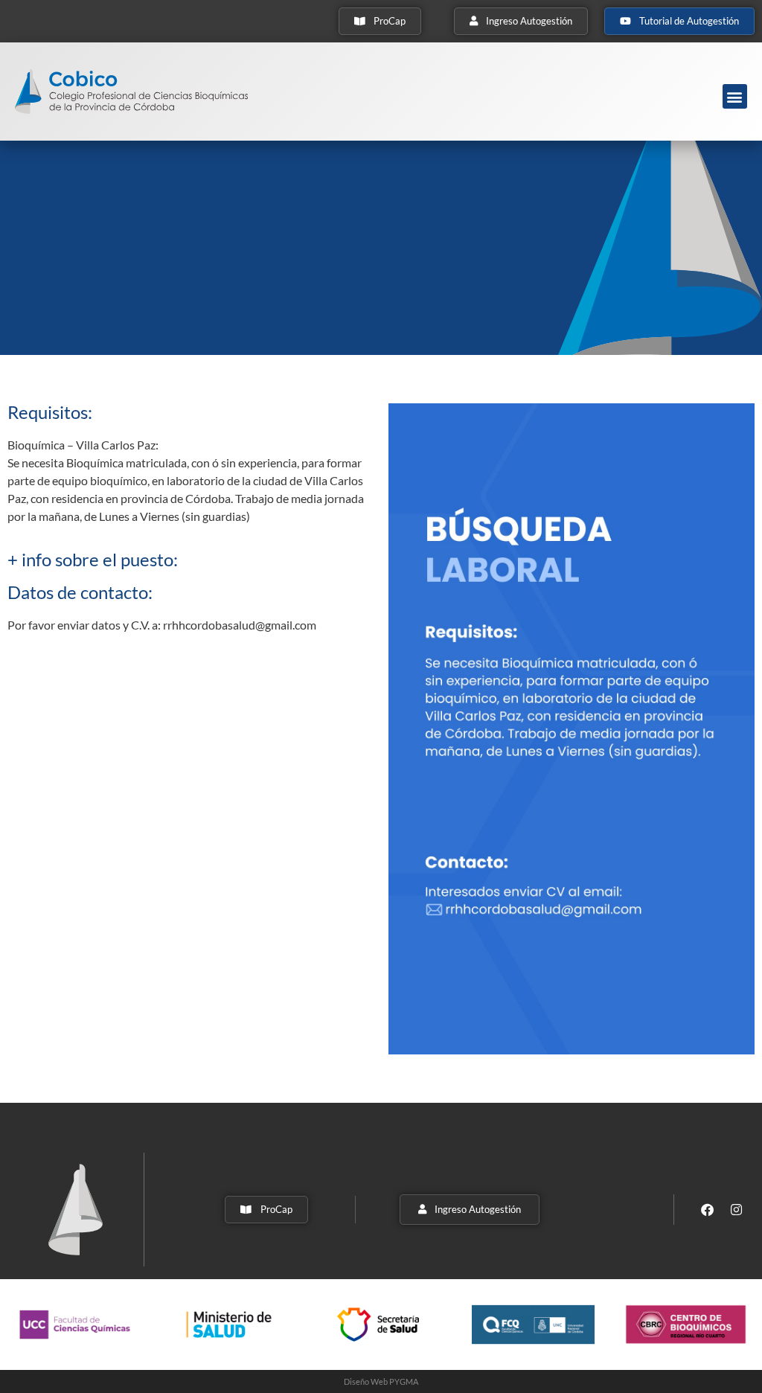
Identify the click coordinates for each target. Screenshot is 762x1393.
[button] (735, 96)
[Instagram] (736, 1210)
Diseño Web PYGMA (381, 1381)
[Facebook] (707, 1210)
